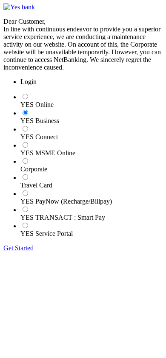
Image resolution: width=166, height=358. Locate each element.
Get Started (18, 248)
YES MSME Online (47, 153)
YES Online (37, 104)
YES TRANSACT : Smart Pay (62, 217)
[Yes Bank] (19, 7)
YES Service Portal (46, 233)
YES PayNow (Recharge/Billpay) (66, 201)
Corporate (33, 169)
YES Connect (39, 136)
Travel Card (36, 185)
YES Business (39, 120)
